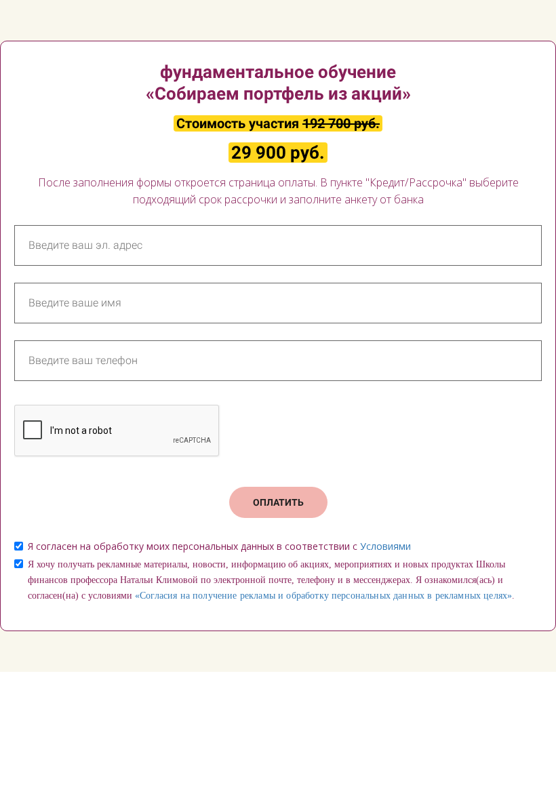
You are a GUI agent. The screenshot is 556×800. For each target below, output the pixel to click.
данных (408, 596)
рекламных (458, 596)
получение (215, 596)
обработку (307, 596)
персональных (361, 596)
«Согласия (156, 596)
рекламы (257, 596)
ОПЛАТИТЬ (278, 502)
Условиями (385, 546)
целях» (497, 596)
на (185, 596)
